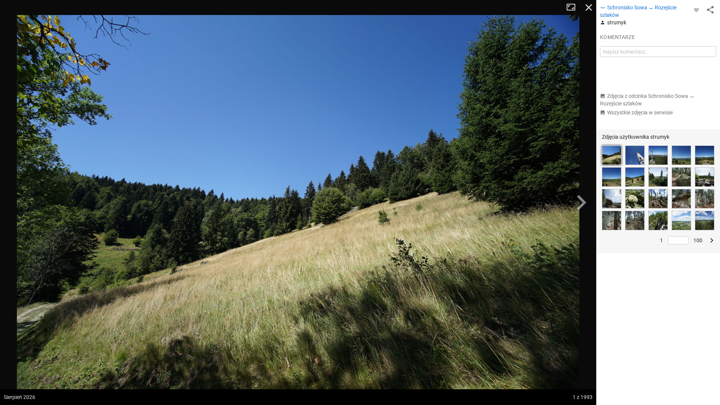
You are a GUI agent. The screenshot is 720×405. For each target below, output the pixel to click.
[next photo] (581, 202)
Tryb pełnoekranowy (573, 7)
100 (697, 240)
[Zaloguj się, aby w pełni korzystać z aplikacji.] (696, 10)
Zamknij (588, 7)
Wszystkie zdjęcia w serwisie (640, 113)
